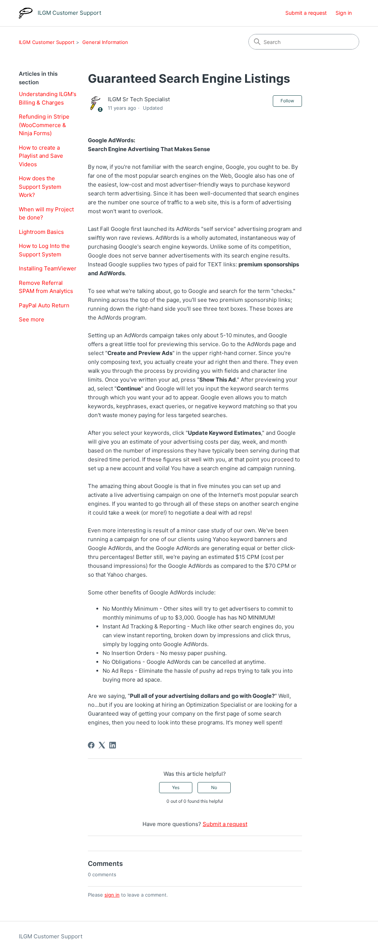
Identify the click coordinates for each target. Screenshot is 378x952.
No (214, 787)
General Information (105, 42)
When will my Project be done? (46, 213)
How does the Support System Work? (40, 186)
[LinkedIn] (112, 745)
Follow (287, 100)
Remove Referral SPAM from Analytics (46, 287)
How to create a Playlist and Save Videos (41, 156)
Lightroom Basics (41, 231)
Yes (175, 787)
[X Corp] (102, 745)
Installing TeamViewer (47, 268)
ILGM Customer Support (47, 42)
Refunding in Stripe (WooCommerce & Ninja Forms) (44, 125)
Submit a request (306, 13)
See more (31, 319)
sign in (112, 895)
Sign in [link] (344, 13)
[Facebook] (91, 745)
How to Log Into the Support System (44, 250)
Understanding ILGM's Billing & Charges (47, 98)
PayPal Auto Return (44, 305)
